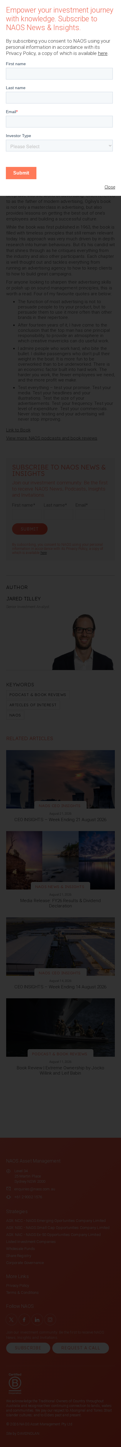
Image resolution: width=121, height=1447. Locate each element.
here (102, 53)
